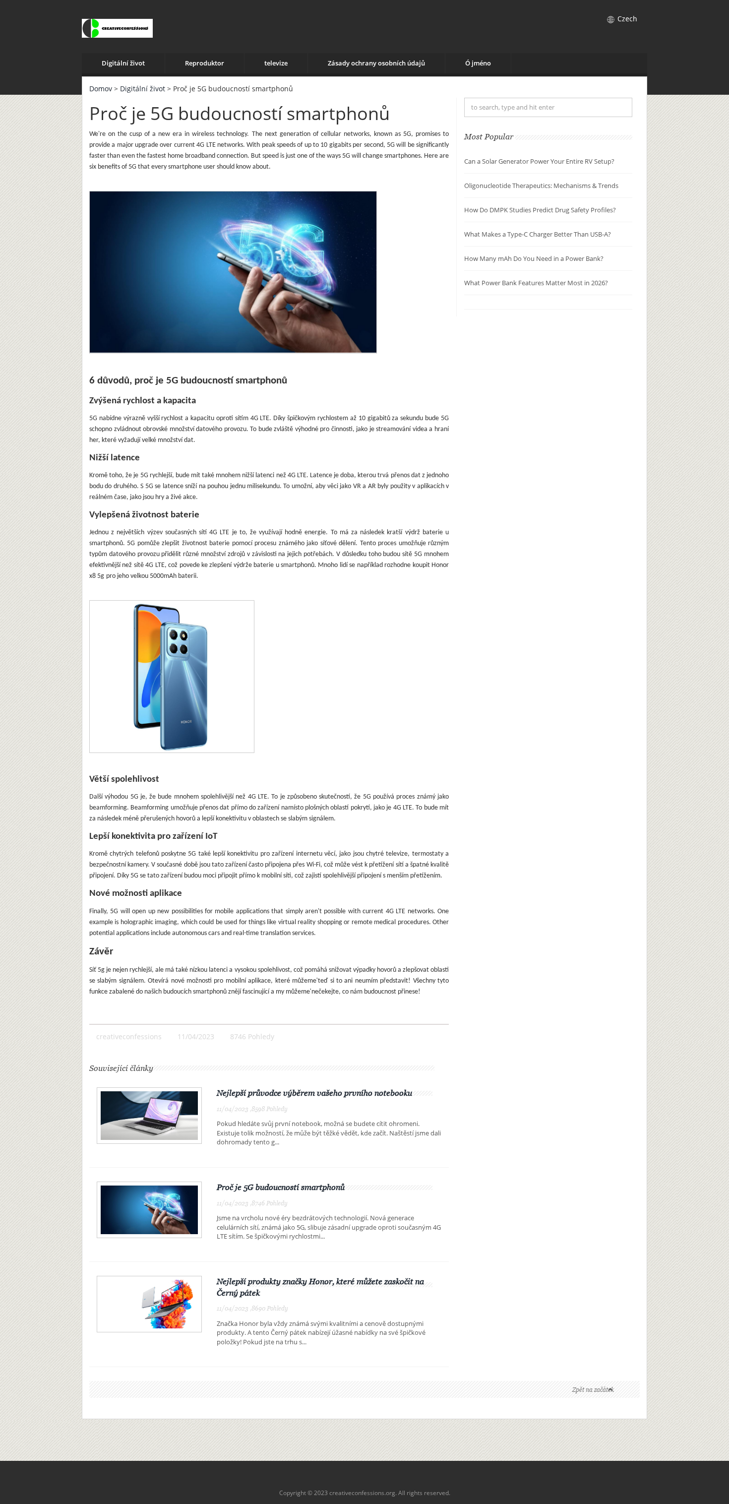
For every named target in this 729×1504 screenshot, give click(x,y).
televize (276, 63)
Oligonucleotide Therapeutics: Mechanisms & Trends (541, 185)
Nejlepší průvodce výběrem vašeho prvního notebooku (314, 1092)
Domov (100, 88)
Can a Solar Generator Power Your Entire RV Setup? (539, 161)
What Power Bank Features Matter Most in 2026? (536, 282)
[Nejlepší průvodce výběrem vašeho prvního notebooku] (149, 1115)
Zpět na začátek (593, 1389)
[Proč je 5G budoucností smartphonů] (149, 1209)
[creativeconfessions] (117, 26)
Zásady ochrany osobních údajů (376, 63)
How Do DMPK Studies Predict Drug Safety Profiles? (540, 209)
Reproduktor (204, 63)
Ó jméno (478, 63)
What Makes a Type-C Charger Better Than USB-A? (537, 234)
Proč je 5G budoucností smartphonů (281, 1187)
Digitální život (123, 63)
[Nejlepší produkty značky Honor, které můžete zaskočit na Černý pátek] (149, 1303)
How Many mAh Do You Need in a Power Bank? (534, 258)
